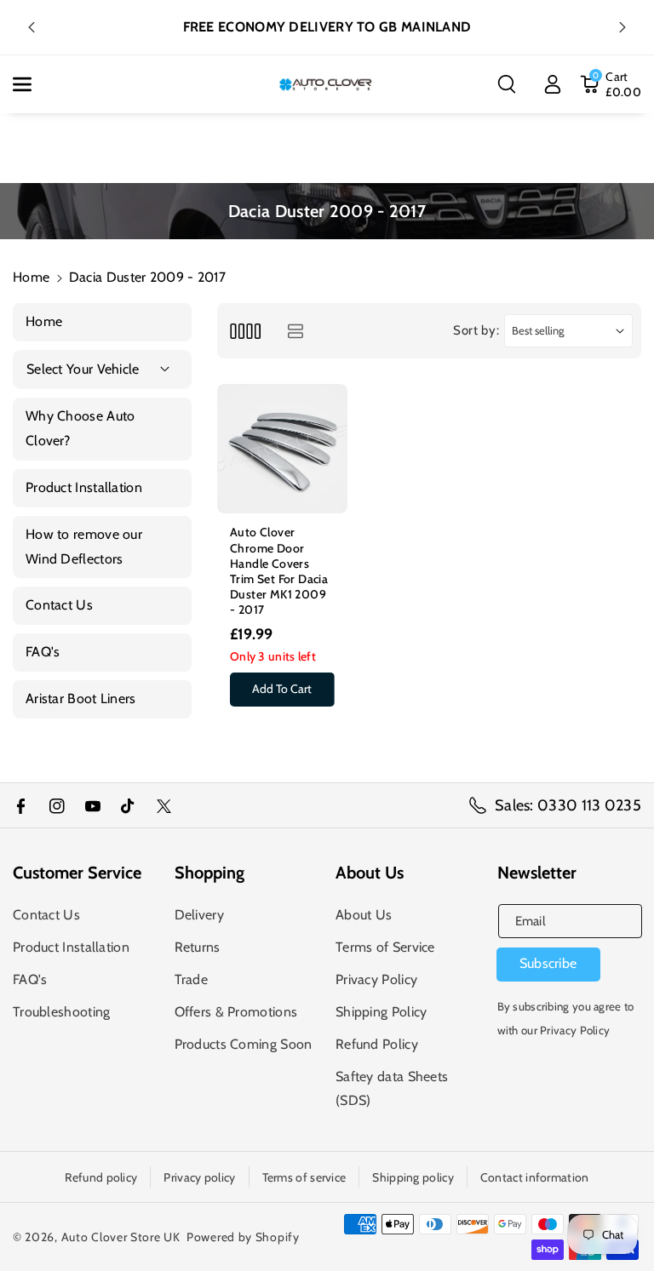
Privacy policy (199, 1177)
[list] (295, 331)
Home (31, 277)
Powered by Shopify (243, 1237)
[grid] (245, 331)
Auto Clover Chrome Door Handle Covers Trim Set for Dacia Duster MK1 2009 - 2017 (279, 570)
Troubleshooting (62, 1012)
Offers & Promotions (236, 1012)
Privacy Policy (376, 979)
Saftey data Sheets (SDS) (392, 1088)
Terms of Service (385, 947)
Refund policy (101, 1177)
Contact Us (46, 915)
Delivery (199, 915)
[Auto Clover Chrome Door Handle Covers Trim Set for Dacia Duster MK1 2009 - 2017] (282, 449)
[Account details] (552, 84)
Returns (198, 947)
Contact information (534, 1177)
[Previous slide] (31, 27)
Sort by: (476, 330)
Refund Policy (377, 1044)
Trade (192, 979)
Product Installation (71, 947)
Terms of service (304, 1177)
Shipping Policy (381, 1012)
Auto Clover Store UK (121, 1237)
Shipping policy (413, 1177)
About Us (364, 915)
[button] (31, 84)
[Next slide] (622, 27)
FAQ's (30, 979)
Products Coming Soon (244, 1044)
